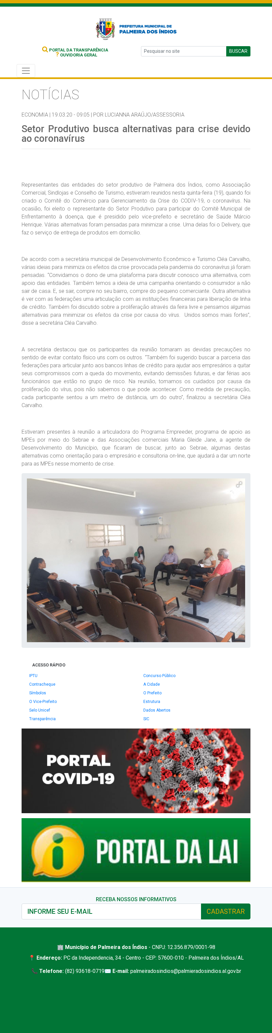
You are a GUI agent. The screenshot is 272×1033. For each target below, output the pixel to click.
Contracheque (42, 684)
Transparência (42, 719)
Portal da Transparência (78, 49)
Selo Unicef (39, 710)
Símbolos (37, 693)
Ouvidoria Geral (76, 54)
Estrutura (151, 701)
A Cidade (151, 684)
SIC (146, 719)
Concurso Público (159, 675)
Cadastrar (226, 911)
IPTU (33, 675)
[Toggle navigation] (26, 70)
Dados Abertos (156, 710)
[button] (239, 484)
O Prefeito (152, 693)
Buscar (238, 51)
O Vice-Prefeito (43, 701)
